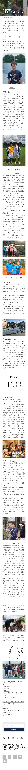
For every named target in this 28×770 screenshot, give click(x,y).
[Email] (20, 757)
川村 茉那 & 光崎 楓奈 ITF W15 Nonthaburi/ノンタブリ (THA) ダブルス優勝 (14, 747)
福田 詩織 (6, 688)
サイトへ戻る (7, 1)
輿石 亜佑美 (7, 686)
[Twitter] (9, 757)
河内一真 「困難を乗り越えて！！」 (13, 739)
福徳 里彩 (6, 695)
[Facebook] (4, 757)
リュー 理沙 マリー (9, 693)
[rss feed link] (5, 761)
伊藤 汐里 (6, 690)
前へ (4, 736)
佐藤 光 (6, 697)
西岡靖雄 (12, 87)
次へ (4, 742)
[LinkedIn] (15, 757)
